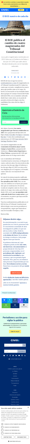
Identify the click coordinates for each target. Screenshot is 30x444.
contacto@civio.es (15, 359)
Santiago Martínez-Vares (9, 141)
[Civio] (5, 10)
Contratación (15, 378)
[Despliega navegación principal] (27, 10)
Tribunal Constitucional (8, 292)
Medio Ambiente (15, 380)
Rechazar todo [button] (21, 437)
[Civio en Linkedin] (16, 355)
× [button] (28, 407)
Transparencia (15, 383)
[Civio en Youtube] (19, 355)
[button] (15, 441)
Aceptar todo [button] (8, 437)
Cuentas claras (15, 402)
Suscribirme (23, 122)
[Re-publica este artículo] (24, 77)
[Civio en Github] (22, 355)
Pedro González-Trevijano (13, 135)
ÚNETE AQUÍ (16, 273)
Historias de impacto (15, 394)
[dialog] (15, 425)
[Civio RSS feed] (25, 355)
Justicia (15, 376)
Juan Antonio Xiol (21, 139)
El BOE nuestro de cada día (15, 369)
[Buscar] (24, 345)
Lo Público (15, 371)
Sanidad (15, 373)
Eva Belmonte (15, 70)
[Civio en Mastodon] (13, 355)
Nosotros (15, 392)
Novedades (15, 397)
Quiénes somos (15, 399)
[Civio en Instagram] (10, 355)
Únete (21, 10)
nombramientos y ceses (9, 83)
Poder (14, 385)
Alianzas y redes (15, 404)
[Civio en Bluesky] (4, 355)
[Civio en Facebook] (7, 355)
